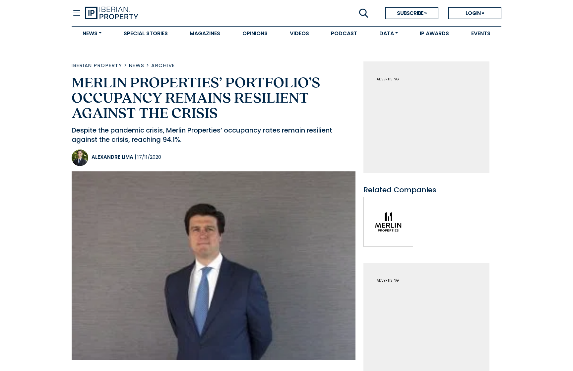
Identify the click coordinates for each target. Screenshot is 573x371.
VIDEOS (299, 33)
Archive (163, 65)
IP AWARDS (434, 33)
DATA (386, 33)
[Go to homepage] (185, 13)
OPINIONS (255, 33)
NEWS (90, 33)
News (137, 65)
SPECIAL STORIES (146, 33)
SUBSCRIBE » (411, 13)
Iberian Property (97, 65)
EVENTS (480, 33)
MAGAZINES (205, 33)
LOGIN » (475, 13)
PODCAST (344, 33)
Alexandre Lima (112, 156)
